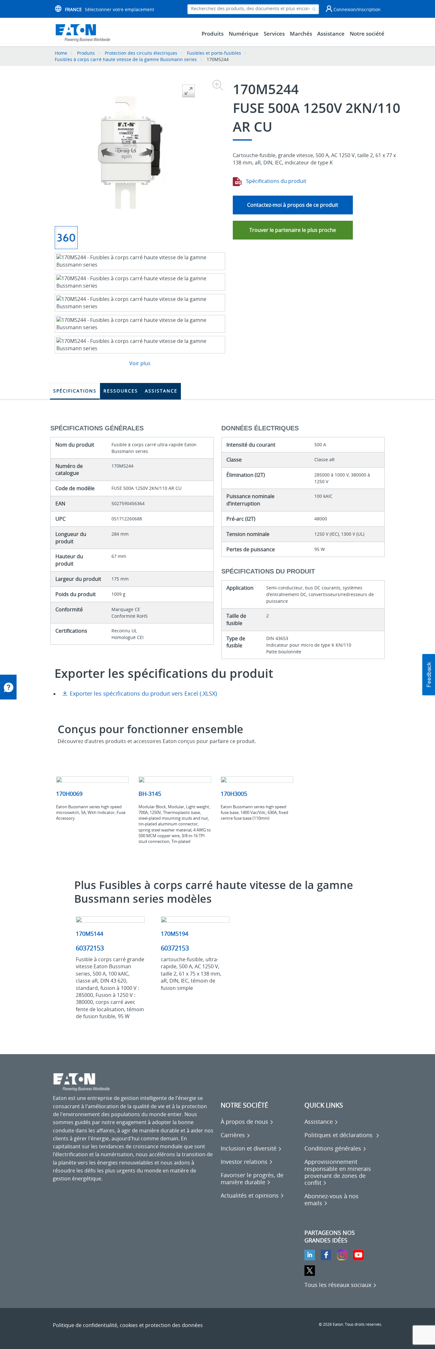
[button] (428, 674)
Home (61, 53)
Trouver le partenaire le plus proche (292, 229)
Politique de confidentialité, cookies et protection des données (128, 1325)
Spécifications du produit (275, 180)
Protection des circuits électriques (141, 53)
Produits (86, 53)
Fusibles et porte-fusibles (214, 53)
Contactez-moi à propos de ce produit (292, 204)
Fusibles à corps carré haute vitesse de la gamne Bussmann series (126, 59)
